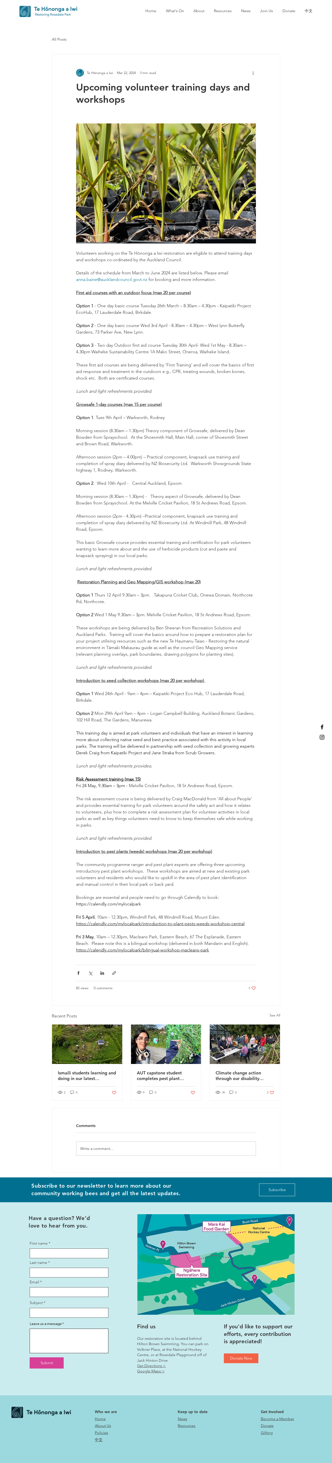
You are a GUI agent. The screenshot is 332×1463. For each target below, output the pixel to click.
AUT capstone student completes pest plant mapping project (159, 1075)
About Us (103, 1425)
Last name (38, 1263)
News (182, 1418)
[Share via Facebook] (78, 973)
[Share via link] (114, 973)
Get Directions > (151, 1365)
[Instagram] (322, 737)
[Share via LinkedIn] (102, 973)
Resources (186, 1425)
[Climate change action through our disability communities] (245, 1044)
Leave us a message (46, 1323)
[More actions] (253, 73)
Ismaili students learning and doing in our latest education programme (87, 1075)
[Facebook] (322, 727)
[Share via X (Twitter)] (90, 973)
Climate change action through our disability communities (238, 1075)
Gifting (267, 1432)
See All (275, 1015)
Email (34, 1282)
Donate (267, 1425)
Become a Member (277, 1418)
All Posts (59, 39)
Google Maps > (151, 1371)
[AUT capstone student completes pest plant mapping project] (166, 1044)
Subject (36, 1303)
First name (39, 1243)
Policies (101, 1432)
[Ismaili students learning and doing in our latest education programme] (87, 1044)
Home (100, 1418)
